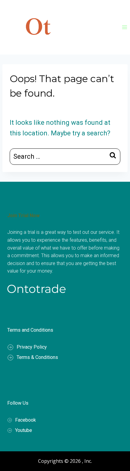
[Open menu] (124, 27)
